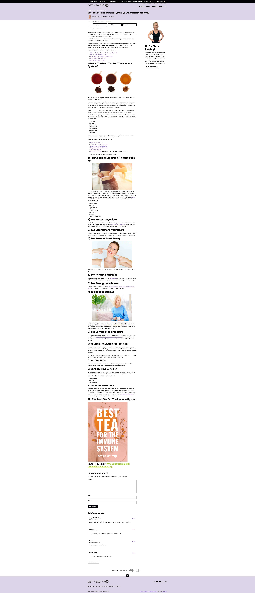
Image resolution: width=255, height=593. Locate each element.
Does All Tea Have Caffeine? (98, 58)
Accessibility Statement (152, 591)
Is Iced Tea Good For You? (97, 60)
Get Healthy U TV (147, 3)
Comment (91, 479)
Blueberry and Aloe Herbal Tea (98, 146)
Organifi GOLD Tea (95, 151)
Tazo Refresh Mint (95, 149)
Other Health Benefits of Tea (98, 54)
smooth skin (113, 278)
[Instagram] (154, 581)
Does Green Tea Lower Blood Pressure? (101, 56)
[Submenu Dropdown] (143, 6)
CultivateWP (165, 591)
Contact (156, 3)
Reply (134, 518)
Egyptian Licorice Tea (96, 142)
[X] (163, 581)
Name (89, 495)
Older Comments (93, 561)
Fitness (141, 6)
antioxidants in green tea (118, 224)
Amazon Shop (163, 3)
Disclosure (145, 591)
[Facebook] (160, 581)
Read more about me (152, 66)
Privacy (141, 591)
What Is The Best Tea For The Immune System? (103, 53)
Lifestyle (154, 6)
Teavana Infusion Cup (126, 394)
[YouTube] (157, 581)
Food (147, 6)
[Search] (165, 6)
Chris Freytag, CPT (98, 16)
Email (90, 500)
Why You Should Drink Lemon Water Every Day (109, 465)
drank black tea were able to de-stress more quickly (111, 325)
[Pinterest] (165, 581)
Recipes (101, 586)
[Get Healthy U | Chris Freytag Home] (98, 5)
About (106, 586)
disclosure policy (108, 21)
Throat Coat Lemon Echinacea (99, 144)
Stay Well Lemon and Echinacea (99, 148)
